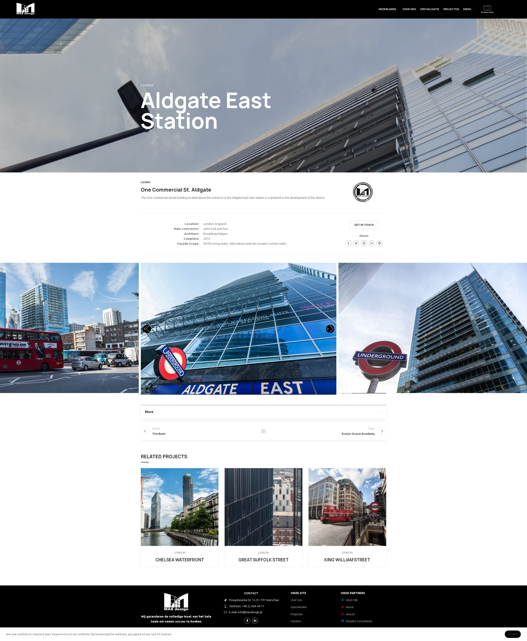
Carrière (296, 621)
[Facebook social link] (348, 243)
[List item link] (256, 606)
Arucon (350, 614)
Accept (513, 634)
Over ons (296, 600)
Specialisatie (299, 607)
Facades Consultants (359, 621)
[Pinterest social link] (364, 243)
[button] (147, 328)
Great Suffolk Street (263, 558)
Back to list (264, 430)
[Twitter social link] (356, 243)
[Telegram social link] (380, 243)
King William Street (347, 558)
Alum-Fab (352, 600)
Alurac (350, 607)
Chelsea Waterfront (179, 558)
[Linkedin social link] (372, 243)
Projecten (297, 614)
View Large (215, 470)
